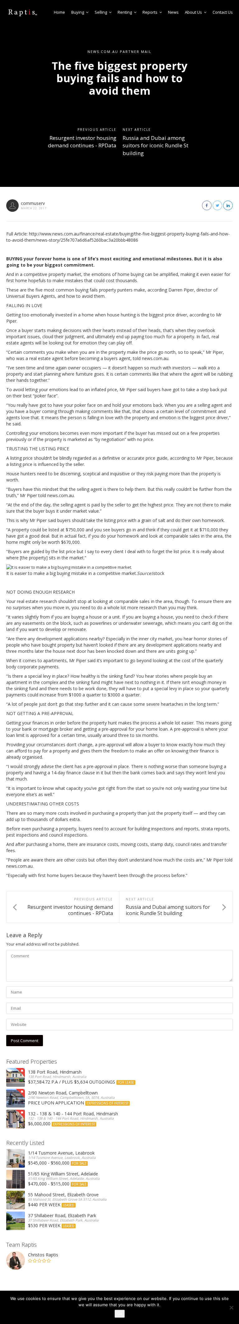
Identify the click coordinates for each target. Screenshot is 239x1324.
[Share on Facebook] (207, 205)
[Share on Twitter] (217, 205)
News (173, 12)
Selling (101, 12)
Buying (77, 12)
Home (59, 12)
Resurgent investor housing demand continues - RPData (82, 141)
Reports (150, 12)
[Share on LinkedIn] (228, 205)
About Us (193, 12)
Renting (125, 12)
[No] (231, 1307)
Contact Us (223, 12)
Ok (119, 1313)
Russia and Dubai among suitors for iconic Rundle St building (155, 145)
